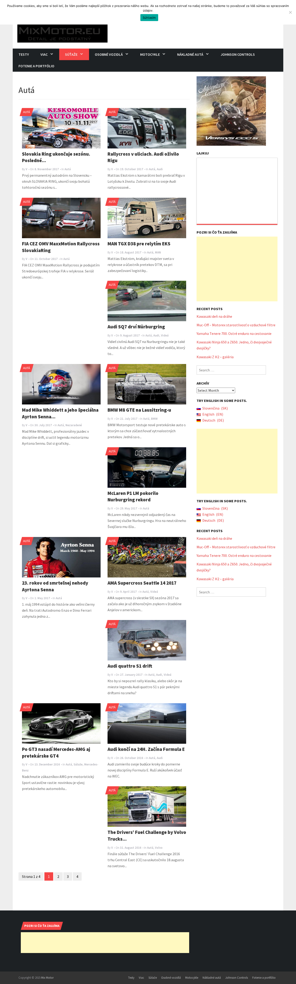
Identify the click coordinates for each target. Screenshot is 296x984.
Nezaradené (73, 425)
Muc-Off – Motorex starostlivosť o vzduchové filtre (236, 325)
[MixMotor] (62, 32)
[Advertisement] (237, 269)
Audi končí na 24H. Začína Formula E (146, 749)
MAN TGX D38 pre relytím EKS (139, 244)
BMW (154, 419)
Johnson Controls (238, 54)
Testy (23, 54)
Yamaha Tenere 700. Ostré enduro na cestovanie (234, 333)
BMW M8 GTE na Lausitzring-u (139, 410)
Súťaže (71, 54)
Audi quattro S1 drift (130, 666)
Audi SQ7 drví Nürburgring (136, 327)
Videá (165, 335)
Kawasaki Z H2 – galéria (215, 357)
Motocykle (150, 54)
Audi (160, 169)
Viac (44, 54)
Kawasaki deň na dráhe (214, 316)
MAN (158, 252)
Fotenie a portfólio (36, 66)
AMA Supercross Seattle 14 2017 (142, 583)
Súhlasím (149, 17)
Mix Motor (47, 978)
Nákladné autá (190, 54)
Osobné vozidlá (109, 54)
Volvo (159, 848)
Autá (26, 112)
